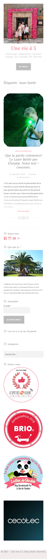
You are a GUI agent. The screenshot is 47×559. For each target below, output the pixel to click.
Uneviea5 (32, 174)
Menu (25, 66)
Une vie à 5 (23, 48)
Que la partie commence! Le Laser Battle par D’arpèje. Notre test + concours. (23, 161)
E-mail (7, 306)
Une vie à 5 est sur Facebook (22, 331)
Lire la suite (29, 211)
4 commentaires (23, 177)
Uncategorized (23, 151)
